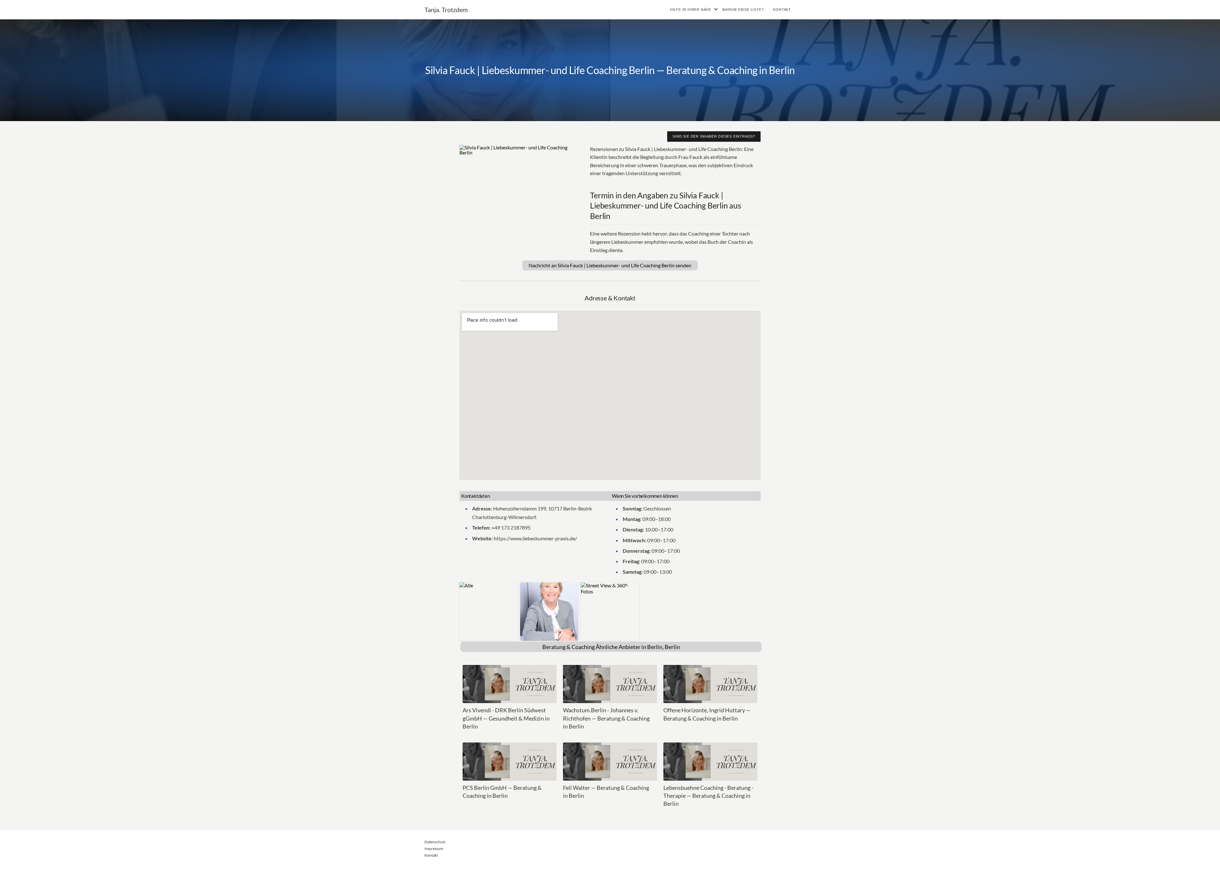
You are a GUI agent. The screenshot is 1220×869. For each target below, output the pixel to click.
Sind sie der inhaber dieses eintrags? (714, 136)
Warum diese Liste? (742, 9)
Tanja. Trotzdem (446, 9)
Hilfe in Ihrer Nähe (690, 9)
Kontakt (782, 9)
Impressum (433, 848)
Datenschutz (435, 841)
